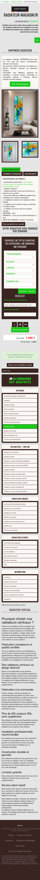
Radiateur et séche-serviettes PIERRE (15, 491)
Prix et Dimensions (20, 84)
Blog (5, 564)
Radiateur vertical (16, 2)
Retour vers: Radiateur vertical (20, 365)
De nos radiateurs (9, 551)
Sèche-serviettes (9, 409)
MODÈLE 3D (8, 526)
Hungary (30, 828)
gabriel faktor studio (29, 869)
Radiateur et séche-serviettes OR (14, 487)
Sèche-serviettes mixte (11, 435)
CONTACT (7, 577)
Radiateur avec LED (10, 513)
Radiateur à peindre (10, 517)
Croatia (14, 828)
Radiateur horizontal (10, 431)
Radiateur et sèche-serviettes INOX (14, 474)
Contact (11, 835)
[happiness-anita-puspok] (30, 149)
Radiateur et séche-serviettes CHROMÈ (16, 465)
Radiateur (7, 2)
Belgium (9, 828)
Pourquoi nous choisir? (11, 547)
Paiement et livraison (10, 586)
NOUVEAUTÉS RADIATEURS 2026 (14, 504)
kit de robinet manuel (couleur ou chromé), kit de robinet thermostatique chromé (18, 184)
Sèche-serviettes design (11, 413)
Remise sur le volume (10, 582)
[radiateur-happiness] (10, 151)
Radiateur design (9, 405)
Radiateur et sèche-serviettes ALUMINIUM (16, 461)
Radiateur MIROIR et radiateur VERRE (15, 483)
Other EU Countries (23, 830)
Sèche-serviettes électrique (12, 422)
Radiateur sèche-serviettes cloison (14, 521)
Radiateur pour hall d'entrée (12, 508)
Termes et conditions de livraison (14, 595)
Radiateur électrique (10, 418)
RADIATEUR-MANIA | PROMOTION (14, 396)
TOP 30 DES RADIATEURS (12, 439)
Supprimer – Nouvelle (27, 291)
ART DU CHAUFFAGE (10, 530)
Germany (25, 828)
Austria (4, 828)
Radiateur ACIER (9, 457)
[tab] (11, 169)
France (19, 828)
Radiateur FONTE (9, 470)
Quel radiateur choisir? (11, 556)
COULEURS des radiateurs (12, 543)
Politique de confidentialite (25, 840)
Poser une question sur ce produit (13, 224)
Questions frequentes (10, 560)
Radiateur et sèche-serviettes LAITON (15, 478)
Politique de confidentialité (12, 590)
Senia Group (20, 846)
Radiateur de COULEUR (11, 452)
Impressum (7, 599)
